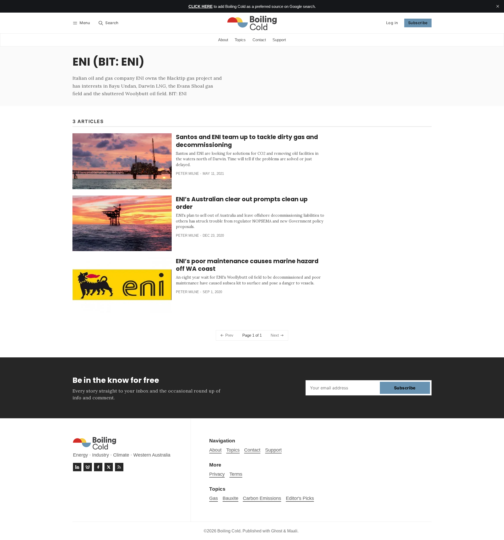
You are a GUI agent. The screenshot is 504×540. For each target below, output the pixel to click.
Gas (213, 498)
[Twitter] (108, 467)
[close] (498, 6)
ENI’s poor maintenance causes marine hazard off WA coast (247, 265)
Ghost (276, 531)
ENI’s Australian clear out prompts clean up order (242, 203)
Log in (392, 22)
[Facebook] (98, 467)
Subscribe (418, 22)
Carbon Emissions (262, 498)
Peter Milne (187, 174)
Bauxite (230, 498)
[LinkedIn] (77, 467)
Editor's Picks (300, 498)
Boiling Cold (228, 531)
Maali (292, 531)
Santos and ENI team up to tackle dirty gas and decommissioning (247, 141)
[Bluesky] (87, 467)
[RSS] (119, 467)
